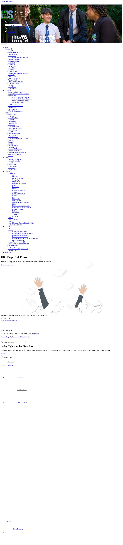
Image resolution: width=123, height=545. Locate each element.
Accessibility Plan (13, 64)
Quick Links (12, 114)
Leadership (11, 75)
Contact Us (11, 63)
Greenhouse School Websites (21, 337)
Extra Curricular (13, 137)
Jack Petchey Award (14, 154)
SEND (10, 140)
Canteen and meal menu (15, 106)
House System (12, 166)
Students (7, 157)
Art (13, 175)
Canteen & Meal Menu (15, 149)
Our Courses (12, 95)
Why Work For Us (14, 78)
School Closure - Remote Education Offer (21, 223)
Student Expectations (14, 159)
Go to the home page (7, 265)
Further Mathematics (18, 190)
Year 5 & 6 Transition (15, 128)
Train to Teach (12, 80)
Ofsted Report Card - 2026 (16, 242)
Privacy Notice (12, 250)
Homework (11, 125)
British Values (12, 71)
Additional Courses (18, 102)
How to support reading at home (18, 138)
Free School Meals (14, 133)
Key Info (7, 226)
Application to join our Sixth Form (18, 94)
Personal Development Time (21, 206)
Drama (14, 185)
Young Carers (12, 169)
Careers (10, 230)
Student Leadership (14, 161)
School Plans (12, 87)
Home (6, 47)
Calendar (11, 69)
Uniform (11, 119)
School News (12, 54)
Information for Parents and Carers (22, 233)
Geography (15, 192)
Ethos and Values (13, 61)
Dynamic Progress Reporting (17, 152)
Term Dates (11, 66)
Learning (7, 171)
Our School (8, 49)
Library (10, 144)
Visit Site (3, 353)
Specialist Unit (12, 123)
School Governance (14, 59)
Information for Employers (20, 237)
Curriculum (11, 173)
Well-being (11, 168)
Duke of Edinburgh (14, 150)
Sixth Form (8, 90)
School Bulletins (13, 118)
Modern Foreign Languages (20, 202)
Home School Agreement (20, 57)
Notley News (12, 88)
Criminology (16, 181)
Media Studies (16, 200)
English (14, 188)
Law (13, 197)
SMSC (10, 221)
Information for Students (19, 231)
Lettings (10, 85)
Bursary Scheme (13, 104)
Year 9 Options (13, 219)
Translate (19, 26)
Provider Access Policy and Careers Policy (25, 238)
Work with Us (9, 252)
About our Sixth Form (15, 92)
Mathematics (16, 199)
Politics (14, 211)
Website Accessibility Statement (18, 249)
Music (14, 204)
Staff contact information (15, 82)
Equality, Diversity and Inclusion (18, 73)
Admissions (12, 56)
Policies (10, 228)
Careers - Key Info (18, 240)
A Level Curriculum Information (22, 99)
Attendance (11, 116)
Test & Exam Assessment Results (18, 243)
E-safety (10, 131)
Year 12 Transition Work (15, 111)
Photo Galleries (13, 145)
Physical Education (18, 209)
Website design (5, 337)
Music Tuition (12, 164)
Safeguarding (12, 121)
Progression (12, 107)
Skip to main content (7, 1)
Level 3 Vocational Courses (20, 100)
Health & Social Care (18, 194)
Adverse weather (13, 126)
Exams (10, 142)
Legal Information (33, 333)
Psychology (15, 212)
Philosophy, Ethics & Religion (21, 207)
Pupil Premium (12, 245)
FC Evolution (12, 109)
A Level (10, 163)
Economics (15, 187)
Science (14, 214)
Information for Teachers (19, 235)
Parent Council (12, 135)
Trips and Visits (13, 147)
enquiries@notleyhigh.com (9, 320)
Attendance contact (14, 83)
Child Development (18, 178)
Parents (7, 113)
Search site (4, 342)
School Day (12, 68)
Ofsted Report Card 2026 (16, 52)
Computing (15, 180)
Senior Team (12, 76)
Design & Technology (19, 183)
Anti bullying (12, 130)
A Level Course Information (20, 97)
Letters (10, 156)
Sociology (15, 216)
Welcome (11, 51)
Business (15, 176)
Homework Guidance (15, 225)
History (14, 195)
